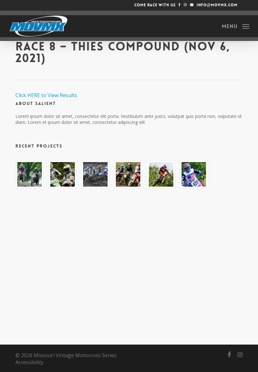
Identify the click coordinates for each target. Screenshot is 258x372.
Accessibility (29, 362)
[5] (161, 174)
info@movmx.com (216, 5)
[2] (62, 174)
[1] (29, 174)
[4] (128, 174)
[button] (235, 25)
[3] (95, 174)
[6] (194, 174)
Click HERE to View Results (46, 95)
